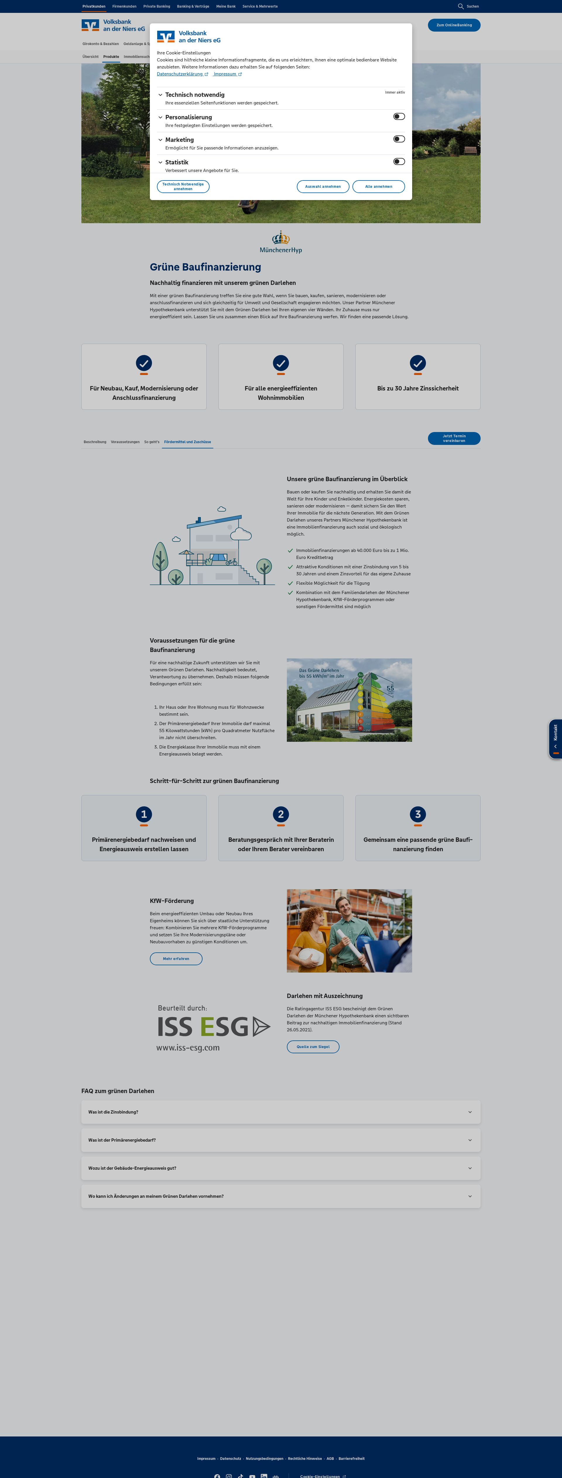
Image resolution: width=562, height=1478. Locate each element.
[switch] (399, 116)
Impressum (225, 74)
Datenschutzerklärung (180, 74)
